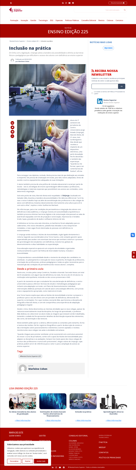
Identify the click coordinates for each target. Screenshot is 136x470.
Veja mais (108, 48)
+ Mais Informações (22, 420)
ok (122, 86)
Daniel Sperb (73, 447)
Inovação (24, 20)
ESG (51, 20)
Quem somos (15, 436)
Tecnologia (43, 20)
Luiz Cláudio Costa (75, 457)
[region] (27, 453)
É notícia (103, 442)
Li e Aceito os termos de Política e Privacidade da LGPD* (109, 93)
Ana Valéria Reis (74, 445)
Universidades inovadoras (51, 456)
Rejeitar (27, 461)
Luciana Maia (73, 455)
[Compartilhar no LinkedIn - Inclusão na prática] (12, 123)
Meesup (102, 447)
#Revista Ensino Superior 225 (30, 356)
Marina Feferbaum (105, 435)
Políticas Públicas (72, 20)
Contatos (119, 20)
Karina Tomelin (74, 453)
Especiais (59, 20)
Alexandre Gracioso (76, 443)
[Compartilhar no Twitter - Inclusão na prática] (12, 127)
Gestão (33, 20)
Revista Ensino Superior (20, 441)
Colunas (110, 20)
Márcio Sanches (74, 459)
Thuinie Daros (104, 437)
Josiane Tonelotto (75, 451)
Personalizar (14, 461)
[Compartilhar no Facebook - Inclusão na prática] (12, 132)
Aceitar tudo (41, 461)
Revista (101, 20)
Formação (14, 20)
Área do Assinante (117, 3)
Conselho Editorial (88, 20)
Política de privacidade (110, 457)
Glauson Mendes (75, 449)
